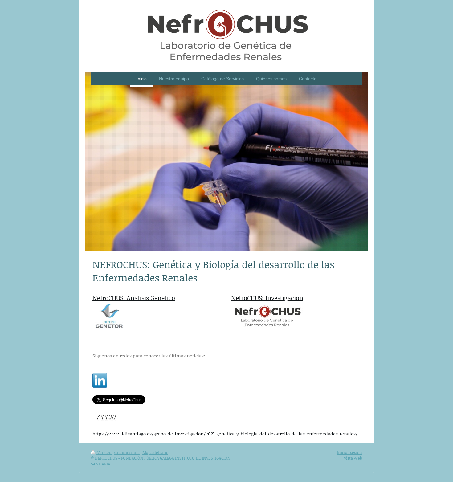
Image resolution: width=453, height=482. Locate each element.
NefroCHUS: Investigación (267, 297)
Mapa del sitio (155, 452)
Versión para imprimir (118, 452)
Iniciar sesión (349, 452)
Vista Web (353, 458)
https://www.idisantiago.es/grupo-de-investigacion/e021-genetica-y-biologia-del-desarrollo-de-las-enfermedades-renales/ (224, 433)
